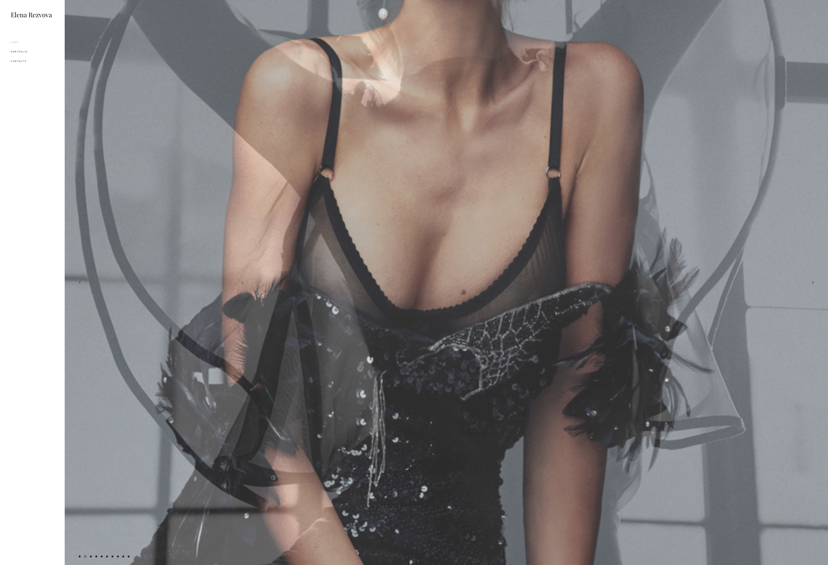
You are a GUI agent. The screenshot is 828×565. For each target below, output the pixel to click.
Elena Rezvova (31, 15)
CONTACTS (19, 61)
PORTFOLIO (19, 52)
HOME (15, 42)
